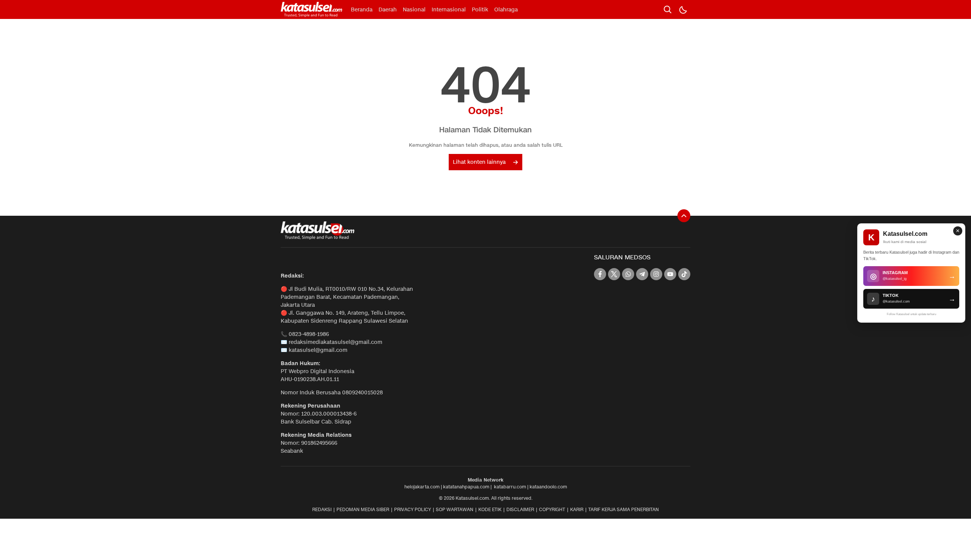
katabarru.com (510, 486)
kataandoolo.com (548, 486)
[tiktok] (684, 274)
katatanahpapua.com (466, 486)
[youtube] (670, 274)
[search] (667, 9)
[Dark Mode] (682, 9)
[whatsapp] (628, 274)
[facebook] (600, 274)
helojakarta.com (422, 486)
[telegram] (642, 274)
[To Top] (683, 215)
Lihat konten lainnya (479, 162)
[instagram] (656, 274)
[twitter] (614, 274)
